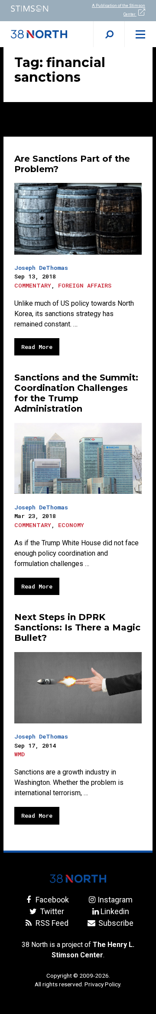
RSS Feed (51, 923)
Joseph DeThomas (41, 268)
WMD (19, 754)
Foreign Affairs (84, 285)
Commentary (32, 285)
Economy (71, 525)
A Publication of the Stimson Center (118, 9)
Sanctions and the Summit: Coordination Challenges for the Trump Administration (76, 392)
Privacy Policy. (102, 984)
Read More (36, 347)
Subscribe (115, 923)
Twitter (51, 911)
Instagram (115, 899)
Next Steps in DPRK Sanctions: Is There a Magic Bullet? (77, 627)
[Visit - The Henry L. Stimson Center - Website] (39, 8)
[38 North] (78, 878)
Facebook (51, 899)
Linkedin (115, 911)
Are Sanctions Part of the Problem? (72, 164)
